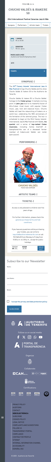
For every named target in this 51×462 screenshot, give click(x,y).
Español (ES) (18, 449)
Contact (16, 410)
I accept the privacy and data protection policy (29, 302)
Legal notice (18, 422)
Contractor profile (22, 437)
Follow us (17, 428)
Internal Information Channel (27, 443)
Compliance (18, 434)
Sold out (41, 248)
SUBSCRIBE (14, 309)
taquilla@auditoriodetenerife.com (25, 234)
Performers (22, 25)
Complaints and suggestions (26, 425)
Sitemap (16, 440)
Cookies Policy (19, 419)
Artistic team (35, 25)
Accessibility (18, 446)
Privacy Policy (19, 404)
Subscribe (17, 416)
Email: (9, 290)
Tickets (45, 25)
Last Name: (10, 278)
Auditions (17, 407)
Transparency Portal (22, 431)
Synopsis (11, 25)
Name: (9, 267)
